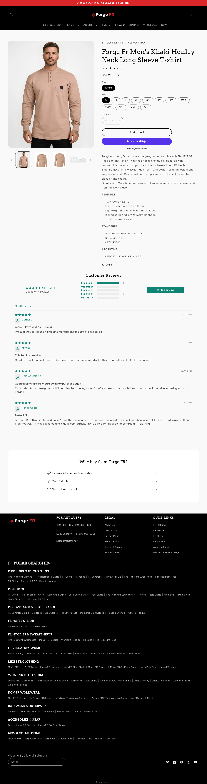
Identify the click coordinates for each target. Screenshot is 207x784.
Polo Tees (110, 739)
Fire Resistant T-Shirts (47, 577)
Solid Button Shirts (78, 595)
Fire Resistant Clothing (20, 577)
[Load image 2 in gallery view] (41, 160)
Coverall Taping (136, 613)
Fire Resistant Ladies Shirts (121, 595)
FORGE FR (107, 782)
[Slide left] (11, 160)
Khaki (108, 88)
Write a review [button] (165, 290)
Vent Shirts (97, 595)
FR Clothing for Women (44, 581)
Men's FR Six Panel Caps (123, 667)
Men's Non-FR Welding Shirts (69, 698)
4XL (133, 107)
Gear (10, 725)
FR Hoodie (158, 530)
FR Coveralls (95, 577)
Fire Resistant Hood (166, 577)
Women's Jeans (38, 626)
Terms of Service (113, 547)
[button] (11, 14)
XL (136, 100)
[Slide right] (90, 160)
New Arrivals (15, 739)
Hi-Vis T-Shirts (49, 653)
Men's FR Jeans (167, 667)
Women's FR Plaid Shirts (177, 595)
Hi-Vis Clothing (16, 653)
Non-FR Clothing (17, 698)
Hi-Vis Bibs (134, 653)
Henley (98, 739)
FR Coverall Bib (113, 577)
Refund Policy (112, 541)
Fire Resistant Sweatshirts (138, 577)
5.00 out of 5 (49, 288)
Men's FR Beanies (97, 667)
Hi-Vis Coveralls (117, 653)
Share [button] (109, 265)
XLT (171, 100)
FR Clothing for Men (18, 581)
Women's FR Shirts (38, 599)
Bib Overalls (51, 613)
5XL (146, 107)
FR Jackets (159, 541)
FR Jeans (80, 577)
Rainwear (13, 712)
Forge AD (50, 739)
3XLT (107, 107)
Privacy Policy (112, 536)
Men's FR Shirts (16, 599)
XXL (148, 100)
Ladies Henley (141, 681)
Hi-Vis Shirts (33, 653)
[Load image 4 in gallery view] (78, 160)
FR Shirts (158, 536)
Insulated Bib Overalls (92, 613)
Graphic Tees (65, 739)
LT (159, 100)
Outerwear (48, 712)
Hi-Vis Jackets (98, 653)
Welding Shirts (161, 547)
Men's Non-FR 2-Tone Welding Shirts (107, 698)
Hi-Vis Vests (81, 653)
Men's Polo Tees (148, 667)
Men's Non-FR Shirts (40, 698)
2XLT (183, 100)
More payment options (137, 149)
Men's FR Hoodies (48, 640)
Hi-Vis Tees (66, 653)
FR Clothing (159, 525)
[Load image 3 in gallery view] (60, 160)
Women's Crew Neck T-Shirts (115, 681)
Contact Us (111, 530)
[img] (23, 315)
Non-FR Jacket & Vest (141, 698)
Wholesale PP (112, 552)
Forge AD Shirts (33, 739)
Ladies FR (13, 681)
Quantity (106, 114)
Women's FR (28, 681)
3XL (121, 107)
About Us (110, 525)
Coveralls (37, 613)
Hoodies (87, 640)
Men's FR (13, 667)
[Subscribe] (61, 762)
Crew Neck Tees (83, 739)
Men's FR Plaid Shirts (150, 595)
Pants (24, 626)
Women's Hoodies (70, 640)
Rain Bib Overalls (116, 613)
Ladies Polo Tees (161, 681)
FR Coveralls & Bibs (18, 613)
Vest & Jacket (64, 712)
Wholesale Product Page (166, 552)
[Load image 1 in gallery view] (23, 160)
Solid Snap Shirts (56, 595)
